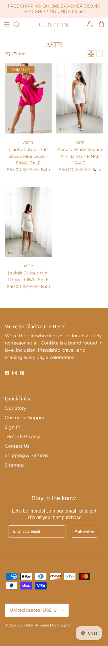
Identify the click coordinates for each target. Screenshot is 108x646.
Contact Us (17, 446)
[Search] (19, 24)
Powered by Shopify (52, 625)
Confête (25, 625)
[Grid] (90, 53)
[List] (99, 53)
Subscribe (84, 532)
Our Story (15, 408)
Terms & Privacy (22, 436)
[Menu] (6, 24)
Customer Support (25, 417)
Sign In (12, 427)
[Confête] (54, 24)
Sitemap (14, 465)
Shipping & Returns (26, 455)
